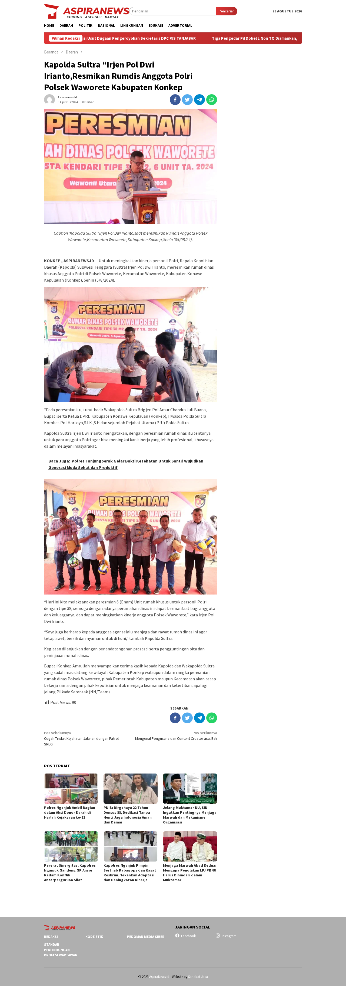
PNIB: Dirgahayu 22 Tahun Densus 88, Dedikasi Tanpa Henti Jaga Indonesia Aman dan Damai (128, 815)
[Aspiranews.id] (86, 10)
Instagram (229, 936)
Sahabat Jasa (198, 976)
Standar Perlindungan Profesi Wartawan (60, 949)
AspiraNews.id (159, 976)
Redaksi (51, 936)
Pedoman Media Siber (145, 936)
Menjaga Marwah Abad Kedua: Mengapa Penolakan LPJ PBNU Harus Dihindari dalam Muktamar (189, 872)
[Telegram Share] (199, 99)
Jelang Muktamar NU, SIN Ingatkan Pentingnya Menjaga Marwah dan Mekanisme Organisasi (190, 815)
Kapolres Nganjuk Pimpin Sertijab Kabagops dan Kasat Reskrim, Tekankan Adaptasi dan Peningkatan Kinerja (130, 872)
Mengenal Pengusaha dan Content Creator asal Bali (176, 735)
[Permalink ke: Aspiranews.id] (49, 99)
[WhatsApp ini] (211, 99)
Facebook (188, 936)
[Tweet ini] (187, 99)
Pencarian (227, 11)
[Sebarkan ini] (175, 99)
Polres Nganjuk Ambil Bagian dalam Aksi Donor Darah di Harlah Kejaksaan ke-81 (69, 812)
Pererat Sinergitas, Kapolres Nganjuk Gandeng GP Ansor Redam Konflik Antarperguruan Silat (70, 872)
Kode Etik (94, 936)
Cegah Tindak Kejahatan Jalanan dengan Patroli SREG (81, 738)
